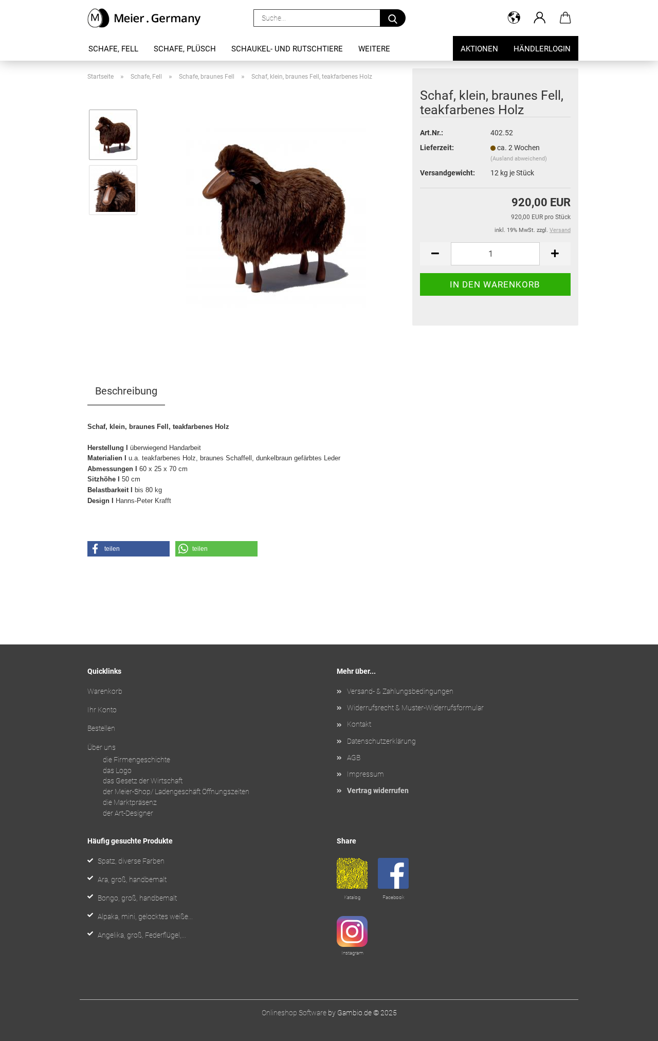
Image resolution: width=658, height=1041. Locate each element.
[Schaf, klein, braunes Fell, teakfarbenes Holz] (275, 217)
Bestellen (101, 728)
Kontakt (359, 724)
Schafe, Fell (113, 48)
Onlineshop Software (294, 1013)
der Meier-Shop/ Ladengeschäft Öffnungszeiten (176, 791)
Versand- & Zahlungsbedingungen (400, 691)
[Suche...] (393, 18)
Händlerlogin (542, 48)
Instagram (352, 953)
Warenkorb (104, 691)
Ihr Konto (102, 710)
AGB (353, 757)
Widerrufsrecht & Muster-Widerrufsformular (415, 708)
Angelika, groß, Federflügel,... (142, 935)
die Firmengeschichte (136, 760)
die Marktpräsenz (130, 802)
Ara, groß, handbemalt (132, 879)
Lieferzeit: (437, 147)
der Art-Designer (128, 813)
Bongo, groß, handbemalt (137, 898)
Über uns (101, 747)
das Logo (117, 770)
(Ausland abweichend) (518, 158)
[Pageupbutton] (629, 1025)
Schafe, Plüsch (185, 48)
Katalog (352, 897)
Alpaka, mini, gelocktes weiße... (145, 916)
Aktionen (479, 48)
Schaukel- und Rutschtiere (287, 48)
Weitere (374, 48)
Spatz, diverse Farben (131, 861)
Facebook (393, 897)
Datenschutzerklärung (381, 741)
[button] (514, 18)
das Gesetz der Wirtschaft (142, 781)
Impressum (365, 774)
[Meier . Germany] (148, 18)
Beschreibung (126, 391)
